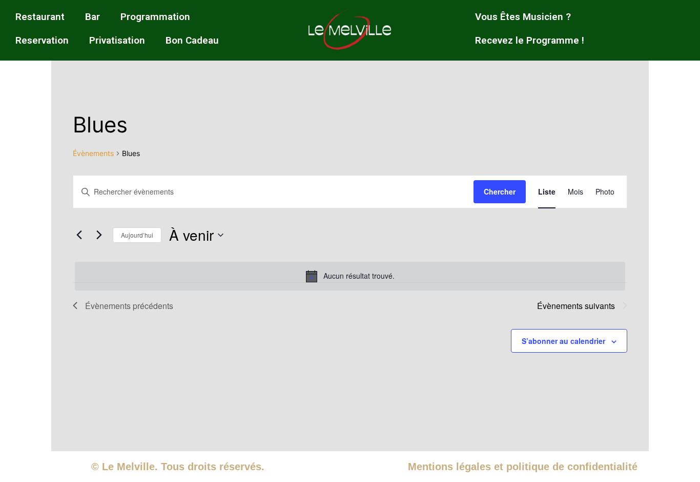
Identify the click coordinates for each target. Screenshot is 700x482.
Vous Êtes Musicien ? (523, 17)
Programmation (155, 17)
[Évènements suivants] (99, 235)
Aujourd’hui (137, 234)
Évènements (93, 153)
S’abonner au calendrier (563, 341)
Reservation (42, 40)
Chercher (500, 191)
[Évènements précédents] (79, 235)
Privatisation (117, 40)
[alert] (350, 276)
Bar (92, 17)
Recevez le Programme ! (529, 40)
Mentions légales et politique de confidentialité (522, 466)
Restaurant (40, 17)
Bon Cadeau (192, 40)
